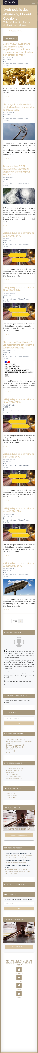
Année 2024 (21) (11, 795)
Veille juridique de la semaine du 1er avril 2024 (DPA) (18, 510)
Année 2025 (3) (11, 794)
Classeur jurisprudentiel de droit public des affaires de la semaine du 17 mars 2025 (18, 107)
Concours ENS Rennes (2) (14, 747)
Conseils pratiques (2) (13, 776)
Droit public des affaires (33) (15, 739)
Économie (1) (10, 751)
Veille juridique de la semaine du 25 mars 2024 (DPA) (18, 564)
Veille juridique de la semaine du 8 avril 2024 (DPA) (18, 455)
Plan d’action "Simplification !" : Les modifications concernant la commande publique (18, 345)
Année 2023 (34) (11, 797)
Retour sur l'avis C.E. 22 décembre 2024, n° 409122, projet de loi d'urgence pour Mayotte (16, 170)
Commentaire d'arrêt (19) (14, 768)
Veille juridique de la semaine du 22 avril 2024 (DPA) (18, 289)
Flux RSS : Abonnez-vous (15, 884)
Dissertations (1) (11, 749)
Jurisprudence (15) (12, 772)
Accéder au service (19, 946)
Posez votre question (19, 835)
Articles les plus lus (12, 753)
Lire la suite (7, 97)
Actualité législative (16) (14, 770)
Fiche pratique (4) (12, 774)
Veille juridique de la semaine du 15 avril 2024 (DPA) (18, 401)
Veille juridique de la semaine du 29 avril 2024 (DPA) (18, 234)
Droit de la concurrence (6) (15, 745)
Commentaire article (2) (14, 778)
